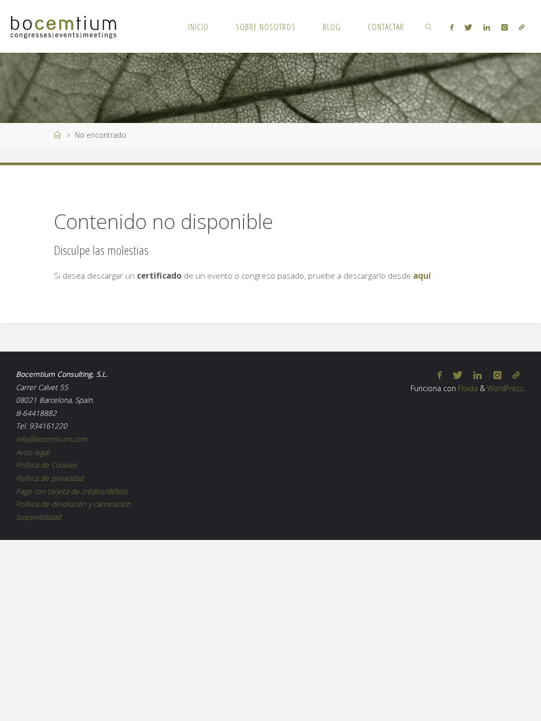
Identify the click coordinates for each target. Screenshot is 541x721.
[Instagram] (504, 27)
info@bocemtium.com (51, 439)
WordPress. (506, 388)
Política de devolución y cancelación (73, 504)
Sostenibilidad (38, 517)
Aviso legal (32, 452)
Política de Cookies (46, 465)
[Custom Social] (521, 27)
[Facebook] (451, 27)
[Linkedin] (487, 27)
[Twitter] (468, 27)
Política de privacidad (49, 478)
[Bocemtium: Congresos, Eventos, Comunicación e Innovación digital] (63, 26)
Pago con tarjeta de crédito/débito (72, 491)
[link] (429, 26)
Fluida (467, 388)
